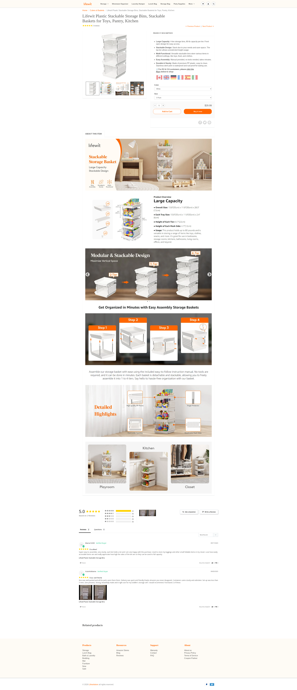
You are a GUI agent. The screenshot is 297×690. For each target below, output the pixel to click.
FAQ (152, 656)
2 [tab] (149, 301)
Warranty (154, 650)
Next (209, 274)
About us (188, 650)
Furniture (86, 664)
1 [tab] (147, 301)
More (191, 4)
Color (156, 85)
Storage (103, 4)
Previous (87, 274)
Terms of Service (191, 656)
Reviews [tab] (83, 529)
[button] (213, 563)
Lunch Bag (152, 4)
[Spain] (188, 77)
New (84, 666)
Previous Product (193, 26)
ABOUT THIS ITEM (93, 134)
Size (156, 94)
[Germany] (173, 77)
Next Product (207, 26)
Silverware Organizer (120, 4)
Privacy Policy (190, 653)
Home (84, 10)
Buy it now (198, 111)
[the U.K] (163, 77)
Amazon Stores (122, 650)
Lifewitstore (93, 684)
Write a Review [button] (210, 512)
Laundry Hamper (138, 4)
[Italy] (195, 77)
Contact (153, 653)
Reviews (120, 656)
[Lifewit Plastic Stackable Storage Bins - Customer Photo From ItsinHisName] (143, 513)
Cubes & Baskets (97, 10)
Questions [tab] (98, 529)
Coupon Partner (190, 658)
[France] (180, 77)
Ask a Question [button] (190, 512)
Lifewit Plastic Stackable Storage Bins (92, 558)
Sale (84, 669)
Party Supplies (179, 4)
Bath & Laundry (88, 656)
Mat (83, 661)
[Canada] (159, 77)
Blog (118, 653)
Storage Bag (165, 4)
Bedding (85, 658)
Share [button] (84, 563)
